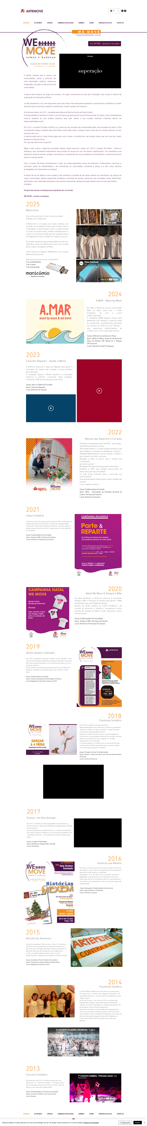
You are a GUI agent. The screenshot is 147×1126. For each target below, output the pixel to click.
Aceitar (137, 1123)
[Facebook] (125, 11)
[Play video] (51, 408)
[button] (55, 321)
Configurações (125, 1123)
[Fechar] (144, 1122)
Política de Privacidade (91, 1123)
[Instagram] (122, 11)
